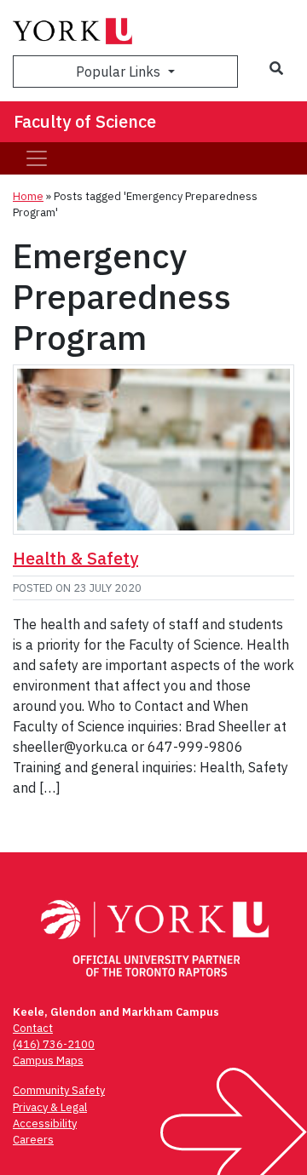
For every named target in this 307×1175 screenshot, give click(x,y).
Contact (33, 1028)
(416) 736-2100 (54, 1044)
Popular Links (120, 71)
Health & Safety (75, 558)
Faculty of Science (85, 121)
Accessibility (45, 1123)
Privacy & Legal (50, 1107)
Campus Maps (48, 1060)
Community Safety (59, 1090)
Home (28, 196)
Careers (33, 1139)
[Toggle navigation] (37, 158)
